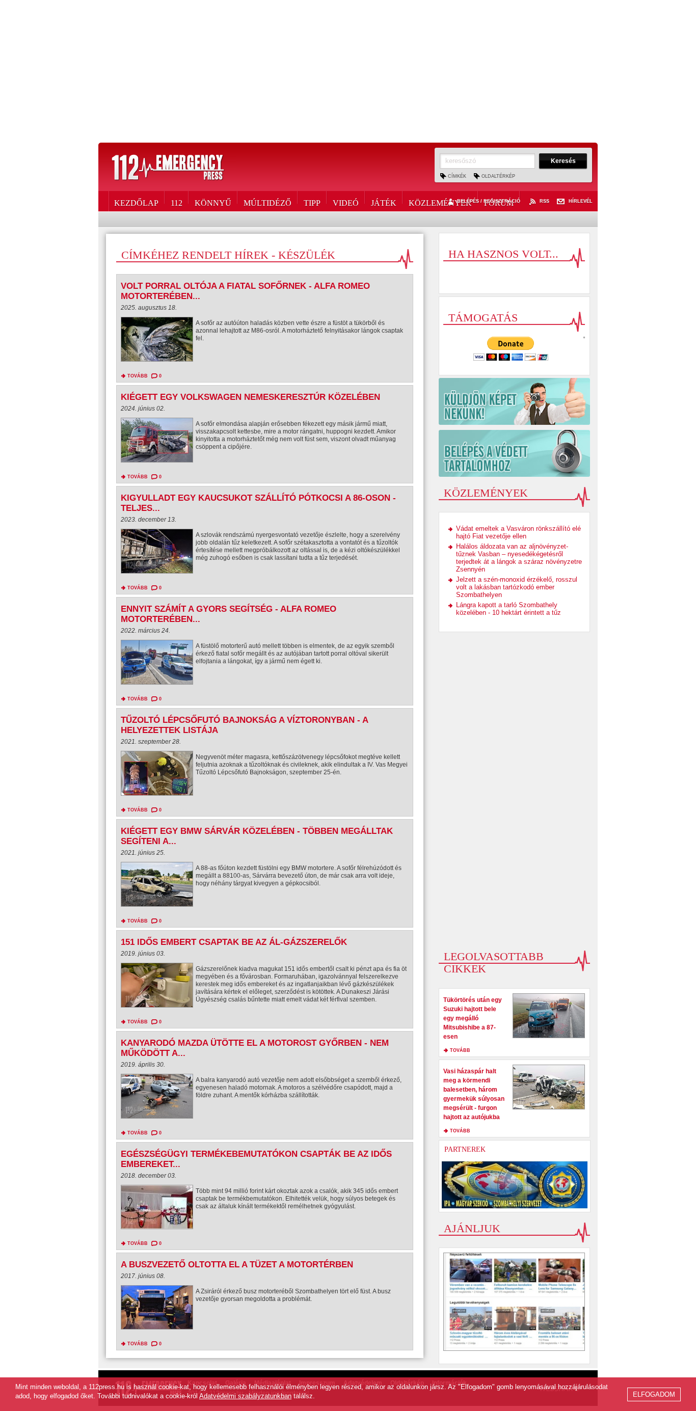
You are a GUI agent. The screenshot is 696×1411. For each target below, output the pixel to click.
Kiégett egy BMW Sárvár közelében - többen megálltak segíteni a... (257, 836)
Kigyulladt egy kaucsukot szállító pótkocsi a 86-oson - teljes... (258, 503)
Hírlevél (581, 201)
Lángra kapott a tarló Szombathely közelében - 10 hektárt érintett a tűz (508, 608)
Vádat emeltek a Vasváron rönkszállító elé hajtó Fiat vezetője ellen (518, 532)
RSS (544, 201)
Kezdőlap (136, 201)
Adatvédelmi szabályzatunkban (245, 1396)
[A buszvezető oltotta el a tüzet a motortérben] (157, 1310)
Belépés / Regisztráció (488, 201)
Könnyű (213, 201)
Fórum (499, 201)
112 (176, 201)
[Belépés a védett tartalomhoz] (514, 453)
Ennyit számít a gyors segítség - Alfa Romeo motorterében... (228, 614)
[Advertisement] (348, 71)
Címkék (457, 176)
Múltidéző (267, 201)
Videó (346, 201)
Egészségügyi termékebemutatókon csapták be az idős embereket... (256, 1159)
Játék (383, 201)
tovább (137, 375)
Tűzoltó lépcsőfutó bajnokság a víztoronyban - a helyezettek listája (244, 725)
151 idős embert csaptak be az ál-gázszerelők (234, 942)
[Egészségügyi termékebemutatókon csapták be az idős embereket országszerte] (157, 1209)
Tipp (312, 201)
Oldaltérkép (498, 176)
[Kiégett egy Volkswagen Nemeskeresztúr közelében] (157, 443)
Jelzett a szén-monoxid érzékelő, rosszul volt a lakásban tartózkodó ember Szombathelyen (516, 587)
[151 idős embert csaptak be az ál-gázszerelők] (157, 988)
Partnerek (465, 1149)
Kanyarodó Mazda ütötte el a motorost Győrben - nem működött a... (255, 1048)
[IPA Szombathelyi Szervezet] (514, 1184)
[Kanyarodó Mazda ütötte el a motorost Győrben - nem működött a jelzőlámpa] (157, 1099)
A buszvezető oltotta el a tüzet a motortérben (237, 1264)
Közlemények (440, 201)
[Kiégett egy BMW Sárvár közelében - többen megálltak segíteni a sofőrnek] (157, 887)
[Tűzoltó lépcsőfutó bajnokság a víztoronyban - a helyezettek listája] (157, 776)
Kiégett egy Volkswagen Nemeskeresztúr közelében (250, 397)
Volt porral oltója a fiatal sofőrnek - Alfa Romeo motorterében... (245, 291)
